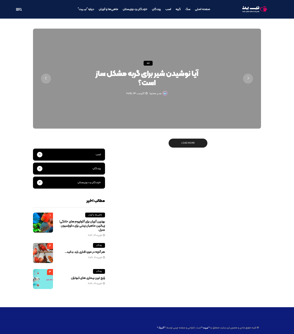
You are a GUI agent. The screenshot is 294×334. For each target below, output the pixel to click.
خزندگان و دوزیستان (135, 9)
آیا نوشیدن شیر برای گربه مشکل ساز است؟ (147, 78)
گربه (178, 9)
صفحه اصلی (202, 9)
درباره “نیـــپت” (86, 9)
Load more (188, 143)
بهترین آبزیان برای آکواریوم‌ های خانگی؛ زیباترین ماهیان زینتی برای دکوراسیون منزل (82, 225)
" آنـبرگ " (161, 328)
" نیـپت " (205, 328)
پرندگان (156, 9)
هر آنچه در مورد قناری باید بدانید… (85, 252)
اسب (168, 9)
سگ (187, 9)
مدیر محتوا (156, 94)
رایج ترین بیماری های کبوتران (88, 278)
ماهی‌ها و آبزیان (108, 9)
